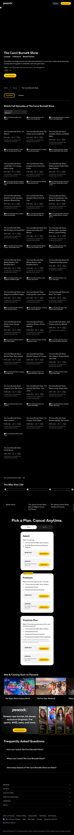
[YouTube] (62, 819)
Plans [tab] (28, 527)
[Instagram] (67, 819)
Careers (39, 819)
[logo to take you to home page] (8, 3)
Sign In (55, 3)
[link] (16, 470)
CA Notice (42, 816)
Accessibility (32, 816)
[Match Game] (15, 496)
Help (24, 819)
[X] (62, 824)
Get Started (65, 3)
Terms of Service (9, 816)
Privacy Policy (21, 816)
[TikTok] (67, 813)
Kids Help (31, 819)
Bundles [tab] (45, 527)
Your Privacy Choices (13, 819)
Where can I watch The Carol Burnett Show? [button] (26, 758)
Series (15, 88)
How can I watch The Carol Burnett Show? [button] (25, 749)
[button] (19, 686)
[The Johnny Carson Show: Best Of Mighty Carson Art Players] (37, 496)
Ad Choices (52, 816)
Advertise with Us (50, 819)
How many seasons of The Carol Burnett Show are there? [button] (31, 768)
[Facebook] (62, 813)
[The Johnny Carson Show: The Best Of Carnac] (60, 496)
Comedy (7, 57)
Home (6, 88)
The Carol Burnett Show (30, 88)
